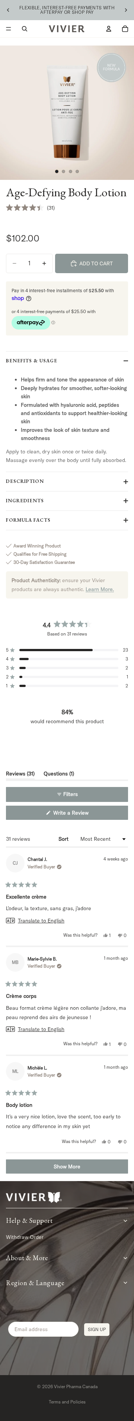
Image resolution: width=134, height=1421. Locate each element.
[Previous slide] (8, 10)
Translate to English (41, 920)
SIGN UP (97, 1329)
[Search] (24, 29)
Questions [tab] (59, 775)
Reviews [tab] (20, 775)
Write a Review (79, 814)
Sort (64, 839)
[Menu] (8, 28)
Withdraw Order (25, 1237)
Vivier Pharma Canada (76, 1386)
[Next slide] (126, 10)
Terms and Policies (67, 1402)
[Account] (108, 29)
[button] (30, 207)
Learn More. (100, 589)
